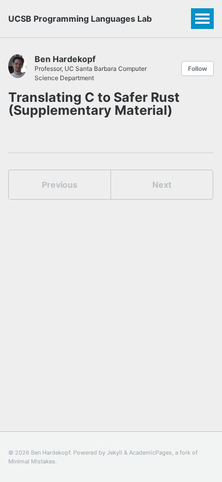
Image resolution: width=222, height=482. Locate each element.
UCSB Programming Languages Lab (80, 18)
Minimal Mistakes (31, 461)
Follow (197, 68)
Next (161, 184)
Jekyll (114, 452)
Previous (59, 184)
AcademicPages (150, 452)
